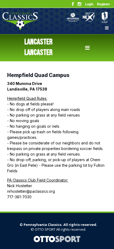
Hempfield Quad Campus (38, 75)
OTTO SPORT (45, 229)
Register (103, 4)
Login (89, 4)
